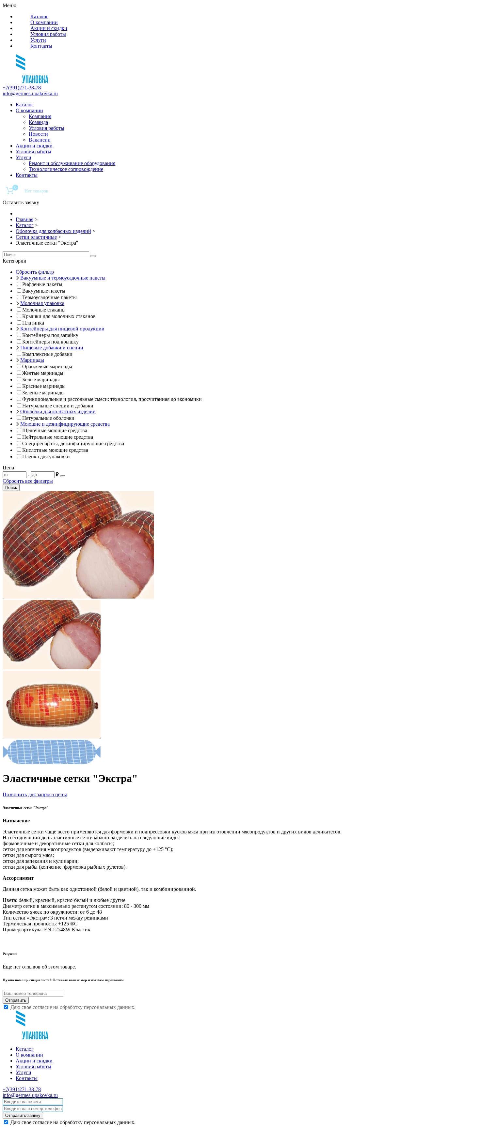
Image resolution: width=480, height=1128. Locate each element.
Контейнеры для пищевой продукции (62, 328)
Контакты (41, 46)
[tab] (240, 261)
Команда (38, 122)
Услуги (38, 40)
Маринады (32, 360)
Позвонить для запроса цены (35, 794)
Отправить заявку (22, 1115)
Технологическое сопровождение (66, 169)
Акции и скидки (48, 28)
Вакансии (40, 140)
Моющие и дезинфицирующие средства (65, 424)
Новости (38, 134)
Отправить (15, 1000)
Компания (40, 116)
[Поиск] (93, 256)
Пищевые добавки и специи (51, 347)
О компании (44, 22)
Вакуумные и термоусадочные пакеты (62, 278)
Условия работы (48, 34)
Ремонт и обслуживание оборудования (72, 163)
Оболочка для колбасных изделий (58, 411)
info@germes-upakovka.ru (30, 93)
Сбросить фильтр (35, 272)
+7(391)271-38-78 (22, 87)
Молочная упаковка (42, 303)
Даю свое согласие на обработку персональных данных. (73, 1007)
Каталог (39, 16)
